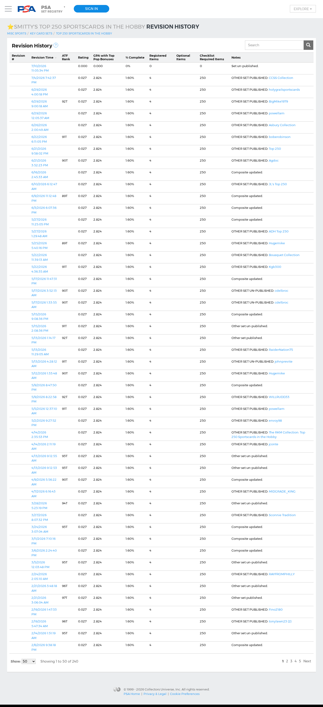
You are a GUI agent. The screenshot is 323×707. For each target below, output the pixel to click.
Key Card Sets (41, 33)
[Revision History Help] (55, 45)
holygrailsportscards (284, 89)
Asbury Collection (282, 125)
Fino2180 (276, 609)
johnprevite (283, 361)
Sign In (91, 9)
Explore (303, 8)
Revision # (18, 57)
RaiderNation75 (281, 349)
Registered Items (157, 57)
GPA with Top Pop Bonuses (103, 57)
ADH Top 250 (278, 231)
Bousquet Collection (284, 255)
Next (307, 661)
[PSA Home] (28, 9)
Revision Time (42, 57)
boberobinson (280, 137)
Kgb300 (275, 267)
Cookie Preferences (185, 694)
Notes (236, 57)
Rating (83, 57)
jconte (273, 444)
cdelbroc (281, 290)
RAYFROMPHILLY (282, 574)
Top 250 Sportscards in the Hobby (84, 33)
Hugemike (277, 243)
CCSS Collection (281, 78)
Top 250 (275, 148)
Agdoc (274, 160)
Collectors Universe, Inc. (163, 689)
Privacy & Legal (155, 694)
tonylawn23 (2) (280, 621)
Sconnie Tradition (282, 515)
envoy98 (275, 420)
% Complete (135, 57)
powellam (276, 113)
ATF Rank (66, 57)
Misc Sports (16, 33)
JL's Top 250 (278, 184)
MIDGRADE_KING (282, 491)
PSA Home (132, 694)
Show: (16, 661)
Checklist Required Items (212, 57)
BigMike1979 (278, 101)
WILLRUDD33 (279, 397)
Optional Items (183, 57)
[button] (53, 9)
